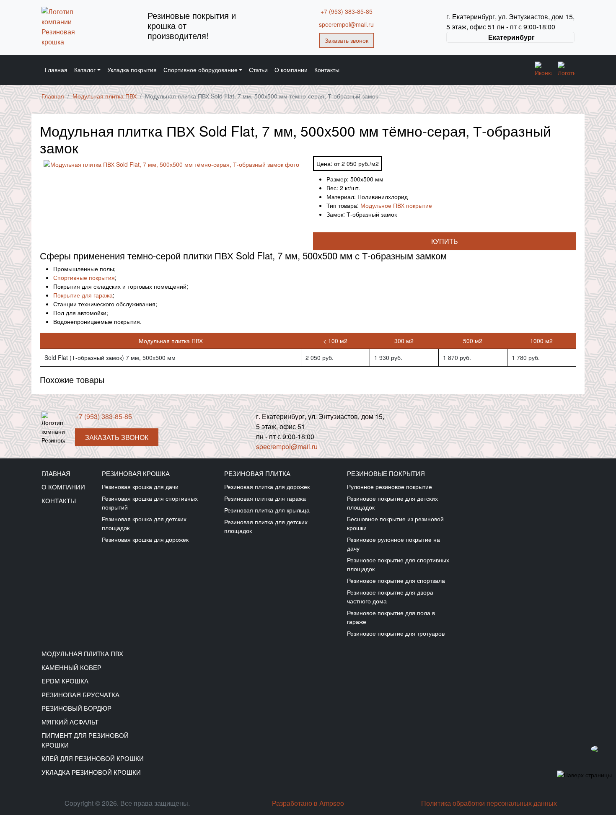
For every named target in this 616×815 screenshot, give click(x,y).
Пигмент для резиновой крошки (85, 740)
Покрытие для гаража (83, 295)
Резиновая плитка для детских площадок (266, 526)
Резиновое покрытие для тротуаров (396, 633)
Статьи (258, 69)
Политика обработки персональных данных (489, 803)
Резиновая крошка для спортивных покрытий (150, 502)
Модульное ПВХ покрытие (396, 205)
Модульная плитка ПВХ (82, 653)
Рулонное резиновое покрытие (389, 486)
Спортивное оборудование (200, 69)
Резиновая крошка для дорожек (145, 539)
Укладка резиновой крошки (91, 772)
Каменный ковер (71, 667)
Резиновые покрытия (386, 473)
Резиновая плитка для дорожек (267, 486)
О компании (291, 69)
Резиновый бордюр (76, 708)
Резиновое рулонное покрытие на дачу (393, 543)
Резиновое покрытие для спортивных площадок (398, 564)
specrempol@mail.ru (346, 24)
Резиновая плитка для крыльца (267, 510)
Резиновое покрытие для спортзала (396, 580)
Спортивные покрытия (84, 277)
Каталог (85, 69)
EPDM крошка (64, 680)
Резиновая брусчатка (80, 694)
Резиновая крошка (136, 473)
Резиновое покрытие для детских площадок (392, 502)
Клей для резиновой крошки (92, 758)
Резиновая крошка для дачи (140, 486)
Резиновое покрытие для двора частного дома (390, 596)
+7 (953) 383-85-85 (347, 11)
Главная (56, 69)
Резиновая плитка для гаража (265, 498)
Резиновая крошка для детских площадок (144, 523)
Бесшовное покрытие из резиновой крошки (395, 523)
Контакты (326, 69)
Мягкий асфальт (69, 721)
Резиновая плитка (257, 473)
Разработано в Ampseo (308, 803)
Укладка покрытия (132, 69)
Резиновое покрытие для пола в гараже (391, 617)
